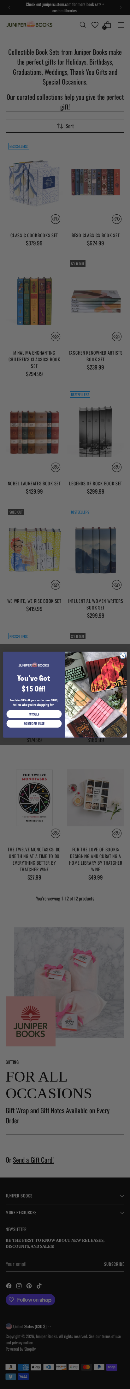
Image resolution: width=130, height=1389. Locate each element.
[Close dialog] (123, 656)
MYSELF (34, 714)
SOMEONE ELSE (34, 723)
